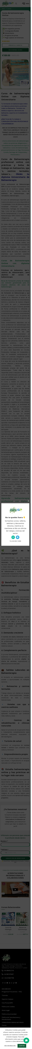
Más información (10, 1046)
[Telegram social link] (17, 537)
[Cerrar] (28, 501)
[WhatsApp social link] (13, 537)
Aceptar (21, 1046)
